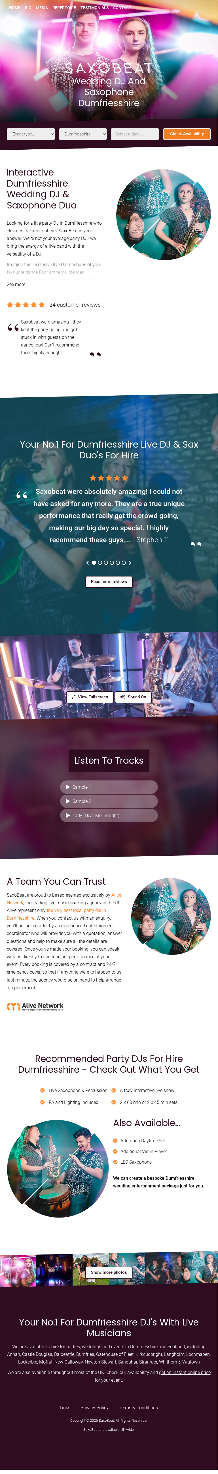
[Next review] (130, 563)
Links (65, 1407)
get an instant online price (185, 1372)
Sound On (136, 697)
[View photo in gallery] (18, 1269)
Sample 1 (82, 787)
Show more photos (109, 1272)
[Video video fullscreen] (109, 676)
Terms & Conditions (138, 1407)
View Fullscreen (92, 697)
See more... (18, 284)
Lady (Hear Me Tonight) (96, 815)
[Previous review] (87, 563)
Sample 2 (82, 801)
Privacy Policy (95, 1407)
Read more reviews (109, 581)
